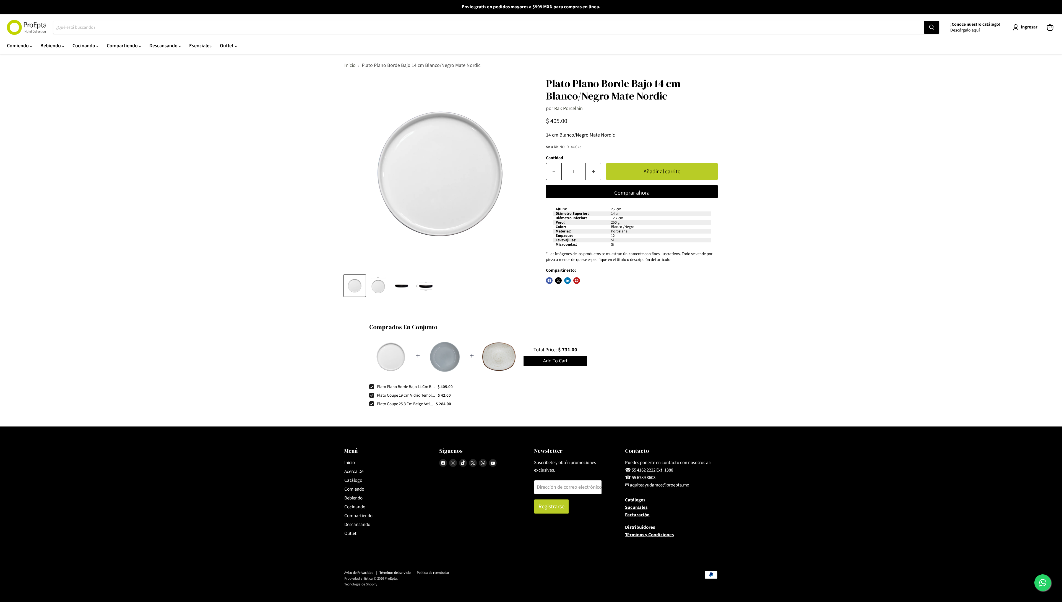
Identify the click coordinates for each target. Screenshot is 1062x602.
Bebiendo (51, 45)
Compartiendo (123, 45)
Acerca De (353, 471)
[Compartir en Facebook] (549, 280)
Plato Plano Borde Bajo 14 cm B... (406, 387)
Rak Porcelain (568, 108)
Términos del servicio (395, 572)
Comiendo (18, 45)
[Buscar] (931, 27)
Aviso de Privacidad (358, 572)
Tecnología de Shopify (360, 584)
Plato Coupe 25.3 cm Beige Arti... (405, 404)
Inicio (350, 66)
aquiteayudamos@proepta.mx (659, 485)
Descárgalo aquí (965, 30)
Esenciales (200, 45)
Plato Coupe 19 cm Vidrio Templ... (406, 395)
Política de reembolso (433, 572)
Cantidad (554, 157)
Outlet (227, 45)
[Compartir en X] (558, 280)
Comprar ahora (632, 193)
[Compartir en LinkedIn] (567, 280)
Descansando (164, 45)
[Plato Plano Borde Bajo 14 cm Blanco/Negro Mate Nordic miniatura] (355, 286)
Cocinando (84, 45)
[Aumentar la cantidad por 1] (593, 171)
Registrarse (551, 506)
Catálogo (353, 480)
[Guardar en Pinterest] (576, 280)
